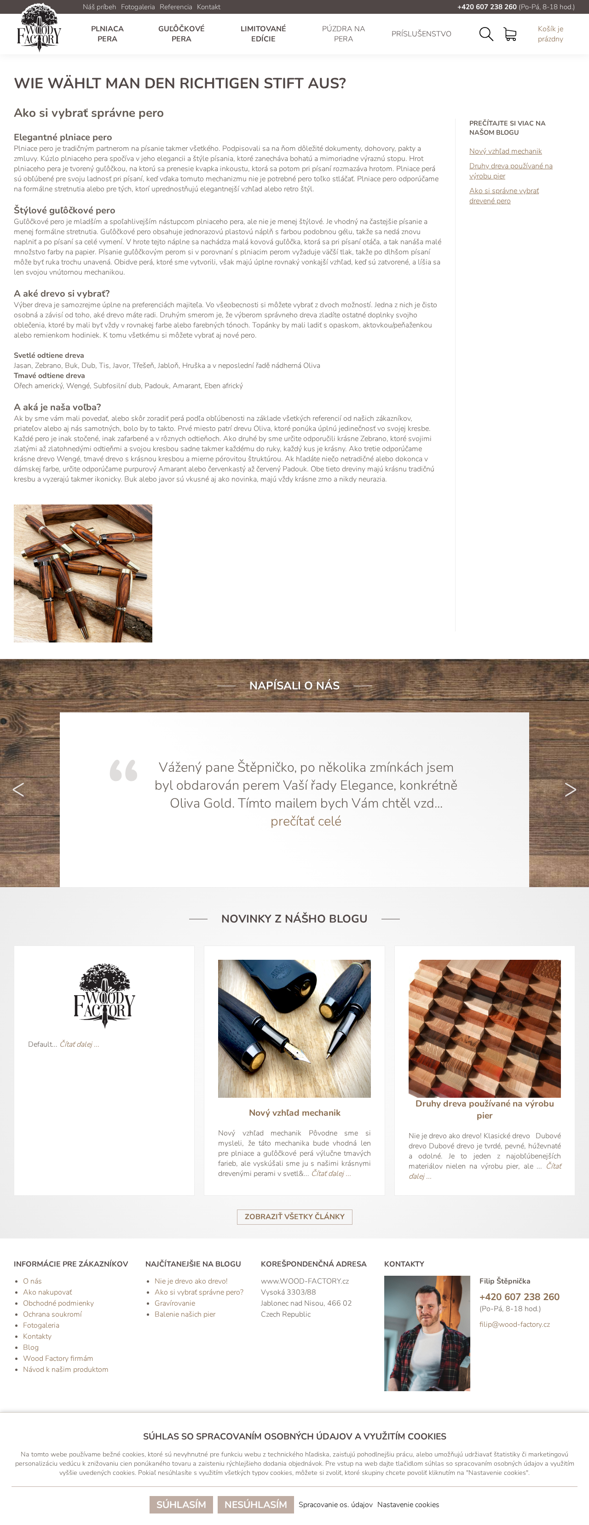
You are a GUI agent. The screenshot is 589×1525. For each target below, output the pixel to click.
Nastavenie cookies (408, 1505)
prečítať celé (306, 821)
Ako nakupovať (47, 1292)
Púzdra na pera (343, 34)
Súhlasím (181, 1504)
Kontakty (37, 1336)
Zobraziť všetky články (295, 1217)
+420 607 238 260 (487, 6)
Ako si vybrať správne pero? (199, 1292)
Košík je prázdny (550, 34)
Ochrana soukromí (52, 1314)
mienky (82, 1303)
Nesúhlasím (256, 1504)
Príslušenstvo (421, 34)
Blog (31, 1347)
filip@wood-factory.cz (514, 1324)
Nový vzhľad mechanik (505, 151)
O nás (32, 1281)
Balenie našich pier (185, 1314)
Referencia (176, 6)
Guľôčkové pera (181, 34)
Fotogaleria (138, 6)
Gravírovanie (175, 1303)
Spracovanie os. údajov (336, 1505)
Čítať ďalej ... (79, 1044)
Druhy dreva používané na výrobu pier (511, 171)
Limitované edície (263, 34)
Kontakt (208, 6)
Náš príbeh (99, 6)
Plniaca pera (107, 34)
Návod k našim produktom (66, 1369)
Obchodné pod (46, 1303)
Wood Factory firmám (58, 1358)
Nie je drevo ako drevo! (191, 1281)
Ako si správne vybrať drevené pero (504, 196)
